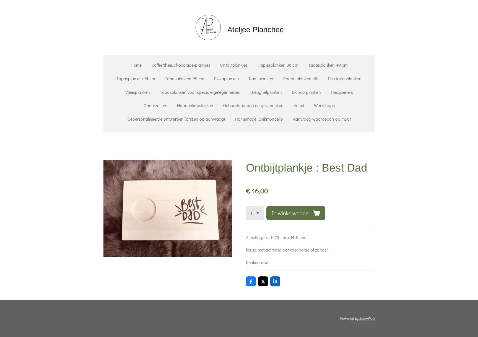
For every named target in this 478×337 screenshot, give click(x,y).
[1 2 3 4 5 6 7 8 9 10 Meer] (255, 213)
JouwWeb (367, 318)
